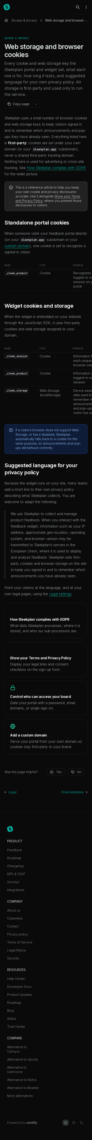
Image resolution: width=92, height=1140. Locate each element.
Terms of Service (19, 942)
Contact (13, 926)
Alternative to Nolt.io (22, 1080)
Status (11, 1018)
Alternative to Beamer (23, 1088)
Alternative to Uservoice (17, 1069)
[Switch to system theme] (66, 1123)
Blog (10, 1010)
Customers (15, 918)
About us (13, 910)
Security (13, 958)
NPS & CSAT (16, 874)
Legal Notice (16, 950)
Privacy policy (17, 934)
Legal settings (60, 594)
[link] (46, 620)
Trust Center (16, 1026)
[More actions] (86, 7)
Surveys (13, 882)
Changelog (15, 866)
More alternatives (20, 1096)
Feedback (14, 850)
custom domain (16, 246)
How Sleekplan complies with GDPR (56, 167)
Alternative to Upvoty (22, 1059)
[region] (46, 277)
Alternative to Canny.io (17, 1049)
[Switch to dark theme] (82, 1123)
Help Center (16, 979)
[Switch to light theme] (74, 1123)
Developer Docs (19, 986)
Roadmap (14, 858)
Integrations (15, 890)
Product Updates (19, 994)
